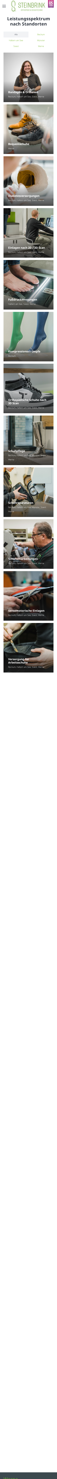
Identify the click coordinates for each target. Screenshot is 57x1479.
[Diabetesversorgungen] (28, 181)
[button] (4, 6)
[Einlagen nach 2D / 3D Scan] (28, 233)
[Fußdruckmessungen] (28, 285)
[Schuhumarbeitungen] (28, 544)
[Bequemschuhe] (28, 129)
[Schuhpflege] (28, 440)
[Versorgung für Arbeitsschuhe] (28, 648)
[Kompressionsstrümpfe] (28, 336)
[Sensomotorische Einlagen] (28, 596)
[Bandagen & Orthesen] (28, 77)
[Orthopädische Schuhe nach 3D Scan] (28, 388)
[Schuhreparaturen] (28, 492)
